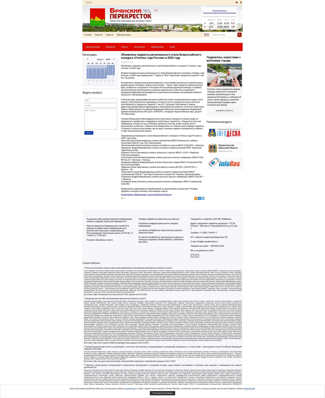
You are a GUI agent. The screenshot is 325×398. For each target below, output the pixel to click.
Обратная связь (124, 35)
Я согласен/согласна (162, 393)
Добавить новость (224, 111)
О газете (88, 35)
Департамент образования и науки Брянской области (146, 194)
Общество (110, 47)
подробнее (130, 388)
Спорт (172, 47)
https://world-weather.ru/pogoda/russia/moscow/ (219, 13)
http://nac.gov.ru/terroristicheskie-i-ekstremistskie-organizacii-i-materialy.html (125, 361)
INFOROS (214, 246)
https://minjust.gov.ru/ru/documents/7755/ (110, 294)
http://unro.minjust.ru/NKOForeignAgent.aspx (111, 343)
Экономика (139, 47)
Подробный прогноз (219, 11)
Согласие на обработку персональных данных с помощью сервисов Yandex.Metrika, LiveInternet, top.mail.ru (161, 239)
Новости (98, 35)
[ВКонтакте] (199, 198)
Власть (124, 47)
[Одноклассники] (195, 198)
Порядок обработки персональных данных (159, 219)
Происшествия (92, 47)
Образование (157, 47)
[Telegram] (203, 198)
